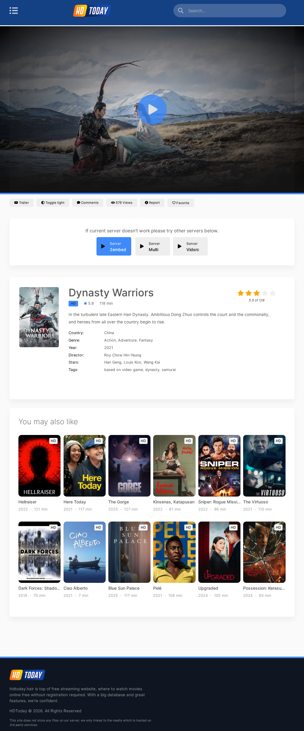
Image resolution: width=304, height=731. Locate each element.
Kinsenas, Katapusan (173, 502)
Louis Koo (132, 362)
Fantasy (146, 340)
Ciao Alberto (76, 588)
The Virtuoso (255, 502)
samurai (169, 369)
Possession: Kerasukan (264, 588)
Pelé (157, 588)
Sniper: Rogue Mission (219, 502)
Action (110, 340)
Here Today (75, 502)
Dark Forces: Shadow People (39, 588)
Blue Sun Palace (124, 588)
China (109, 333)
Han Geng (112, 362)
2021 (108, 347)
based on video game (123, 369)
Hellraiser (27, 502)
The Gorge (118, 502)
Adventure (127, 340)
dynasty (152, 369)
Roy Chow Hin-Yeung (122, 355)
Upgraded (208, 588)
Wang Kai (152, 362)
